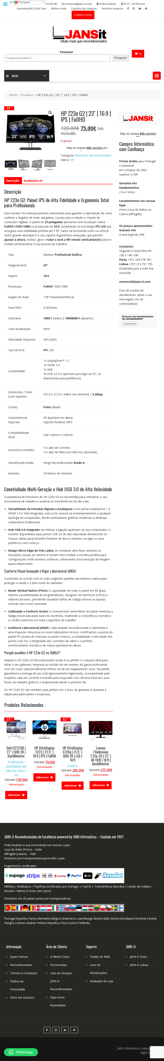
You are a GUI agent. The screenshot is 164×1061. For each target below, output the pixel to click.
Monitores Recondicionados (93, 155)
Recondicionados (21, 965)
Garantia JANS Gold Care (31, 8)
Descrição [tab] (12, 180)
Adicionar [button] (14, 795)
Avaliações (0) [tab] (33, 180)
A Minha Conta (83, 15)
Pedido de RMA (100, 957)
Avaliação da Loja (101, 981)
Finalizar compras (112, 8)
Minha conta (58, 8)
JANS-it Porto (138, 957)
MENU (15, 76)
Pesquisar (66, 52)
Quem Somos (19, 957)
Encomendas (58, 965)
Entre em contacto (22, 997)
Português (24, 2)
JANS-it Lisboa (139, 965)
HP (72, 160)
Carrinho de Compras (84, 8)
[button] (157, 76)
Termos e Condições (23, 973)
